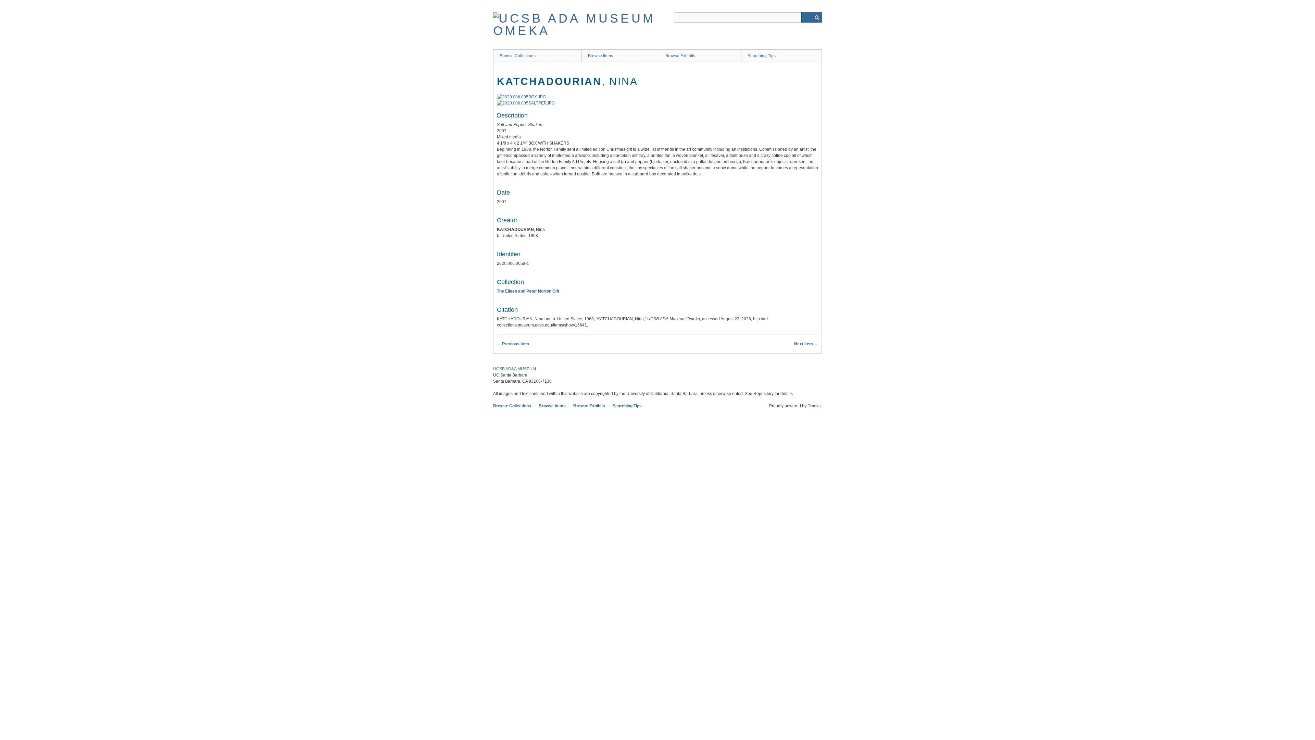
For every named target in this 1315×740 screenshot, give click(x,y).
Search (817, 17)
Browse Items (600, 55)
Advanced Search (806, 17)
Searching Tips (762, 55)
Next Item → (806, 344)
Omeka (814, 406)
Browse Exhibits (680, 55)
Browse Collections (518, 55)
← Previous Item (513, 344)
